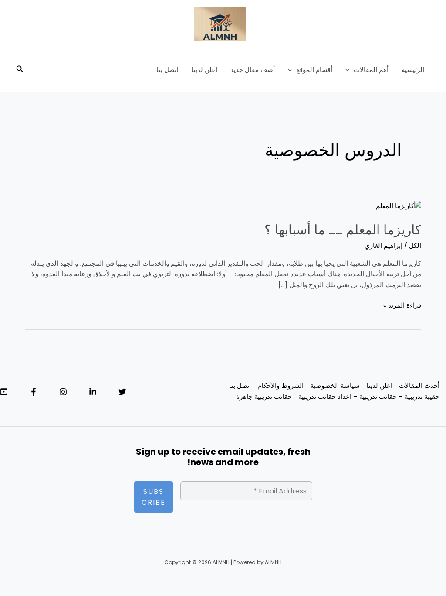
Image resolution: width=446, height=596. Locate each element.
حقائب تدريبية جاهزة (264, 396)
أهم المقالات (371, 69)
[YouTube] (4, 392)
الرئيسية (413, 69)
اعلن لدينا (204, 69)
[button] (349, 70)
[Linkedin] (93, 392)
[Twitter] (122, 392)
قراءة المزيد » (402, 305)
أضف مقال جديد (252, 69)
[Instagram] (63, 392)
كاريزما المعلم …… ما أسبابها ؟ (342, 229)
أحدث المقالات (419, 385)
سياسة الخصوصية (335, 385)
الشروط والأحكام (280, 385)
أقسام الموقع (314, 69)
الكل (415, 245)
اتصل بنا (167, 69)
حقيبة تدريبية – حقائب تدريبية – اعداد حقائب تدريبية (368, 396)
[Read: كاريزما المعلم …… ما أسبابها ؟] (398, 205)
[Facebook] (33, 392)
